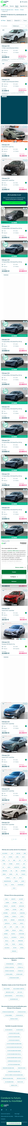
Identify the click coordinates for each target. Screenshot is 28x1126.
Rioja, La (6, 937)
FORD (4, 863)
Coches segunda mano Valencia (14, 1057)
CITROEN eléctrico (21, 1011)
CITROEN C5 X (20, 970)
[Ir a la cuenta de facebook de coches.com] (10, 1109)
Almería (7, 902)
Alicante (21, 899)
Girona (5, 920)
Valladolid (6, 947)
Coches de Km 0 (19, 1029)
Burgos (7, 909)
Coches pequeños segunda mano (14, 1043)
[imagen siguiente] (26, 36)
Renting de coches (21, 1078)
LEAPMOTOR (16, 867)
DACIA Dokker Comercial (18, 988)
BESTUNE (18, 853)
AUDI (12, 853)
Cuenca (22, 916)
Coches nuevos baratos (14, 1040)
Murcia (21, 930)
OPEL (17, 874)
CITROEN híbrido (8, 1015)
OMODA (10, 874)
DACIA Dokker (7, 988)
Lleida (16, 926)
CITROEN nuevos (19, 1015)
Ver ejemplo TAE (21, 91)
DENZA (3, 860)
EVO (20, 860)
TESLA (6, 884)
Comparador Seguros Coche (14, 1061)
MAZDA (24, 867)
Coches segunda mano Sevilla (14, 1054)
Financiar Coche (21, 1068)
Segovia (22, 937)
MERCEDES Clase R (10, 992)
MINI (16, 870)
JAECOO (17, 863)
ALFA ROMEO (4, 853)
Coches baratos (8, 1029)
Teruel (6, 944)
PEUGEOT (23, 874)
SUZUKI (22, 881)
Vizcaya (14, 947)
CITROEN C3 (19, 963)
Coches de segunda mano (14, 1036)
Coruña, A (14, 916)
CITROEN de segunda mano (8, 1011)
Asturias (15, 902)
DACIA (23, 856)
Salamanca (14, 937)
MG (11, 870)
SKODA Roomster (8, 995)
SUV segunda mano (9, 1081)
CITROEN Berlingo (10, 963)
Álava (6, 899)
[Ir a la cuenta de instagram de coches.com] (6, 1109)
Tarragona (20, 940)
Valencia (21, 944)
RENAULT (8, 877)
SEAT (14, 877)
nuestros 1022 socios (13, 550)
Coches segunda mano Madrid (14, 1050)
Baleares (13, 906)
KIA (3, 867)
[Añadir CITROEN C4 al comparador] (26, 30)
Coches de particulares (14, 1033)
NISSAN (4, 874)
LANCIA (8, 867)
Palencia (13, 933)
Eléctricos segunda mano (14, 1064)
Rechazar (14, 581)
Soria (13, 940)
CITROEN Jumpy (19, 974)
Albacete (13, 899)
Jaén (5, 926)
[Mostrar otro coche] (14, 42)
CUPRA (17, 856)
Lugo (23, 926)
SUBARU (16, 881)
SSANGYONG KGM (7, 881)
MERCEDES (5, 870)
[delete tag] (20, 20)
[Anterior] (25, 839)
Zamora (22, 947)
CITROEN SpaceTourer (14, 977)
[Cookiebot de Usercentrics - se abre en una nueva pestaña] (20, 543)
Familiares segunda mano (8, 1068)
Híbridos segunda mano (8, 1078)
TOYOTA (12, 884)
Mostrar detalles (19, 567)
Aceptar (14, 572)
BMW (25, 853)
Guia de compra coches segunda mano (14, 1075)
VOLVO (14, 888)
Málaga (14, 930)
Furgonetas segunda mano (14, 1071)
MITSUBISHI (23, 870)
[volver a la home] (5, 1105)
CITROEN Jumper (8, 974)
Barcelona (21, 906)
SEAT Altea (19, 992)
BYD (4, 856)
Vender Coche (14, 1085)
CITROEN (10, 856)
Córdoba (6, 916)
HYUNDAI (10, 863)
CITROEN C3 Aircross (9, 967)
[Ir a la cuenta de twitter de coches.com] (1, 1109)
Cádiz (21, 909)
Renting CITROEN (14, 1018)
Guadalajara (21, 920)
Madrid (7, 930)
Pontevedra (21, 933)
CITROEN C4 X (20, 967)
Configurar (13, 576)
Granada (13, 920)
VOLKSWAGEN (20, 884)
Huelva (14, 923)
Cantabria (5, 913)
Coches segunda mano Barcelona (14, 1047)
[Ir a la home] (4, 2)
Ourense (6, 933)
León (11, 926)
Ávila (21, 902)
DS (9, 860)
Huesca (21, 923)
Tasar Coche (20, 1081)
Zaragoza (14, 951)
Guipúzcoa (7, 923)
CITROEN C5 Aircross (9, 970)
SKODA (20, 877)
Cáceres (14, 909)
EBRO (14, 860)
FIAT (25, 860)
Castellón (13, 913)
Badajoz (6, 906)
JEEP (24, 863)
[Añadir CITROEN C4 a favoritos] (24, 30)
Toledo (13, 944)
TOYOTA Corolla (19, 995)
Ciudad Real (22, 913)
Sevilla (6, 940)
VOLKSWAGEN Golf (14, 999)
